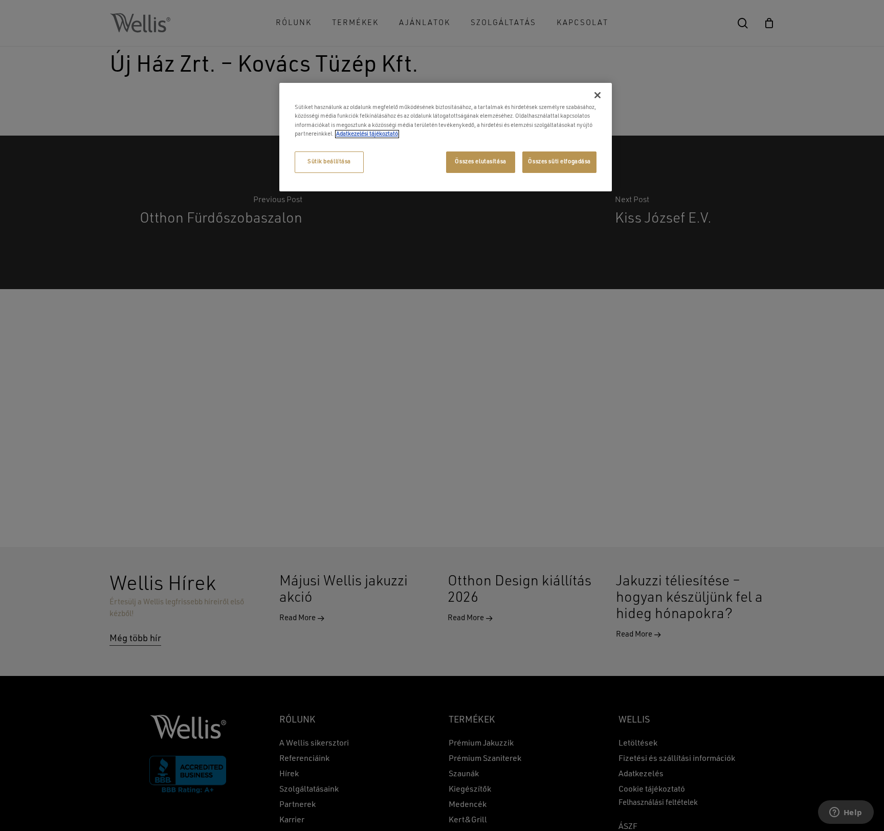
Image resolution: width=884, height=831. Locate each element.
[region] (445, 137)
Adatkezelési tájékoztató (367, 134)
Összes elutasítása (480, 162)
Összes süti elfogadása (559, 162)
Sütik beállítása (329, 162)
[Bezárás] (597, 95)
